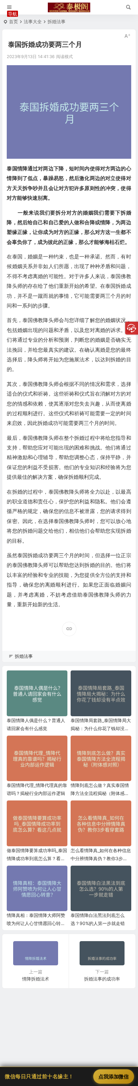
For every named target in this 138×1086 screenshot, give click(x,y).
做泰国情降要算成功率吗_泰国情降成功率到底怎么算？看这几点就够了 (37, 858)
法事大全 (33, 21)
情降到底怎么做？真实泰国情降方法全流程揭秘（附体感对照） (100, 793)
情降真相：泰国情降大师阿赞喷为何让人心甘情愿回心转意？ (36, 923)
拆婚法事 (56, 21)
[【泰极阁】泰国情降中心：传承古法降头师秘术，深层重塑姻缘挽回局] (69, 7)
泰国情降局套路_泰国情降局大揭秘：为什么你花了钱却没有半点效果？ (101, 728)
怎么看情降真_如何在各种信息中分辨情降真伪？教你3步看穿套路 (101, 858)
